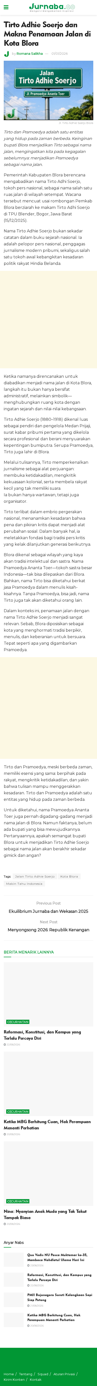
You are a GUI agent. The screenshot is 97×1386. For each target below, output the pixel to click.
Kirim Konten (14, 1380)
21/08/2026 (36, 1305)
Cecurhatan (17, 1022)
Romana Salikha (30, 53)
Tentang (25, 1374)
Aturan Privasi (64, 1374)
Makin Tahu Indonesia (24, 884)
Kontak (36, 1380)
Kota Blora (69, 876)
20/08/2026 (13, 1134)
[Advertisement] (48, 319)
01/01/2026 (59, 53)
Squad (43, 1374)
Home (9, 1374)
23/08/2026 (37, 1265)
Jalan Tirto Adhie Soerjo (35, 876)
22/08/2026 (13, 1044)
